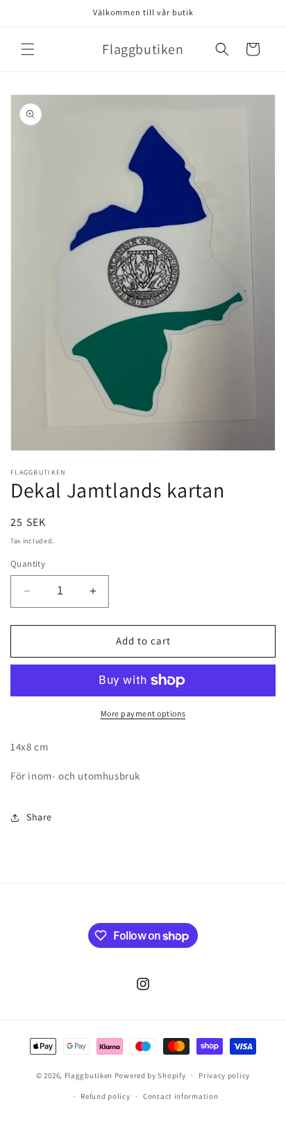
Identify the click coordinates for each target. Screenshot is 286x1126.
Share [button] (39, 817)
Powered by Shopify (150, 1075)
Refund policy (105, 1096)
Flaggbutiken (88, 1075)
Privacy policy (224, 1075)
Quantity (27, 564)
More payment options (143, 713)
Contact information (180, 1096)
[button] (27, 49)
